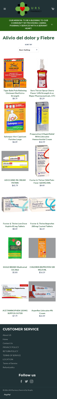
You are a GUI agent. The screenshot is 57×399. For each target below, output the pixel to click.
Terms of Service (10, 363)
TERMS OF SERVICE (12, 355)
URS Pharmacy (13, 390)
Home (5, 339)
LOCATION (8, 359)
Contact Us (8, 343)
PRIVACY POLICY (11, 347)
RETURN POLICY (10, 351)
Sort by (28, 44)
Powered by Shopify (26, 390)
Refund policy (9, 367)
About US (7, 335)
